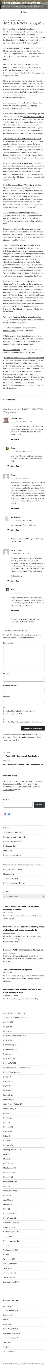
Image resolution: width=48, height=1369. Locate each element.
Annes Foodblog (9, 1311)
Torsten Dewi (16, 419)
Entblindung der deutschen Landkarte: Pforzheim (22, 865)
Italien (5, 1136)
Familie (6, 1090)
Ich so (5, 1131)
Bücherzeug (8, 1049)
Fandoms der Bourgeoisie (13, 869)
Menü (25, 12)
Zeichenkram (8, 1273)
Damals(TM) (8, 1063)
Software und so (9, 1232)
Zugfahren (7, 1277)
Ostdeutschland (9, 1191)
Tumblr (6, 1342)
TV (4, 1246)
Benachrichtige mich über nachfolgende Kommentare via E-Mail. (19, 712)
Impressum (7, 851)
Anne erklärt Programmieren (14, 1018)
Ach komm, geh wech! (21, 3)
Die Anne (7, 828)
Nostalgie (7, 1177)
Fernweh (6, 1095)
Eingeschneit (8, 874)
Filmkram (7, 1100)
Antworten (15, 439)
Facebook (7, 1315)
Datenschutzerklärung (12, 855)
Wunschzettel (8, 1352)
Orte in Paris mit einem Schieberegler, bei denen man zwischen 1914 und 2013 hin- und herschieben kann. (23, 339)
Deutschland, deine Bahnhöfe (15, 837)
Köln (5, 1141)
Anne (21, 20)
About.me (7, 1306)
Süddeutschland (9, 1241)
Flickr (5, 1320)
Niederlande (8, 1173)
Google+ (6, 1324)
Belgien (6, 1027)
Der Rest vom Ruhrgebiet (13, 841)
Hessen (6, 1127)
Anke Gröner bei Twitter (24, 352)
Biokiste (6, 1040)
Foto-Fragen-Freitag (11, 1104)
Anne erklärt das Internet (13, 1013)
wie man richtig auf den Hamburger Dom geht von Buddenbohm (22, 70)
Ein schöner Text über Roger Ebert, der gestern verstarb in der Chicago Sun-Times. (23, 51)
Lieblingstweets (9, 1150)
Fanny (13, 475)
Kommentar (8, 643)
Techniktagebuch (10, 1338)
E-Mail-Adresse (10, 685)
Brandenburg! (8, 1045)
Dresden (6, 1081)
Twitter (6, 1347)
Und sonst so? (9, 1250)
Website (6, 697)
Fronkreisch (8, 1109)
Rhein (5, 1209)
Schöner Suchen (9, 1223)
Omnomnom (8, 1182)
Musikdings (8, 1168)
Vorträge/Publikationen (12, 832)
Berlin (5, 1031)
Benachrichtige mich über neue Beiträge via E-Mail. (23, 722)
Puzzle (5, 1195)
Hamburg (7, 1118)
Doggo (6, 1077)
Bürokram (7, 1054)
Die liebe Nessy (17, 517)
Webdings (10, 400)
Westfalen (7, 1268)
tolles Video (25, 163)
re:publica (7, 1200)
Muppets (6, 1163)
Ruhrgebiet (7, 1214)
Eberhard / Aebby (10, 950)
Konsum (6, 1145)
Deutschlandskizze (10, 1072)
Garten (6, 1113)
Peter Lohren (16, 550)
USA (5, 1255)
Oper (5, 1186)
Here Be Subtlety (10, 1329)
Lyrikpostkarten (9, 846)
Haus (5, 1122)
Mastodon (7, 1333)
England (6, 1086)
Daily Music (7, 1059)
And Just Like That (10, 879)
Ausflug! (6, 1022)
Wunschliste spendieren (13, 787)
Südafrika (7, 1236)
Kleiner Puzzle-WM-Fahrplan (14, 883)
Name (6, 674)
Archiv (6, 892)
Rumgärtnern (8, 1218)
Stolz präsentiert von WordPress (32, 1364)
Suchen (6, 800)
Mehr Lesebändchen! (11, 350)
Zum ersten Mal (9, 1282)
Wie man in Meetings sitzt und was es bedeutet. (22, 317)
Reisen (6, 1204)
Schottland (7, 1227)
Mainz (5, 1159)
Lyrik (5, 1154)
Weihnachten (8, 1264)
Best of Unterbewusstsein (13, 1036)
